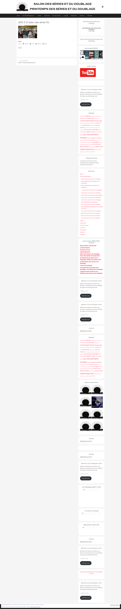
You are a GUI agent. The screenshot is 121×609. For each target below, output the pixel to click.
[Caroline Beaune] (85, 415)
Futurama (86, 125)
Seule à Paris (99, 146)
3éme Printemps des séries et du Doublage (91, 195)
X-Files (93, 151)
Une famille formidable (88, 151)
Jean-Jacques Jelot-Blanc (91, 129)
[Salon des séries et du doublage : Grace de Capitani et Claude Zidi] (97, 427)
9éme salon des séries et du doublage (90, 213)
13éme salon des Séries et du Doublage (91, 197)
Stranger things (96, 149)
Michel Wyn (101, 142)
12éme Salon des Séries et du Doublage (91, 199)
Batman (88, 116)
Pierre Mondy (97, 144)
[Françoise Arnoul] (97, 415)
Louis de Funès (88, 142)
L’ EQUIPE (65, 15)
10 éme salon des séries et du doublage (91, 211)
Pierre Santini (84, 146)
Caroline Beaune (85, 247)
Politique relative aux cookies (35, 606)
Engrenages (98, 121)
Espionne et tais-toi (83, 123)
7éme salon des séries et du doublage (90, 218)
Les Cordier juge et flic (92, 140)
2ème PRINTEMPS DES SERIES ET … (89, 202)
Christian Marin (83, 118)
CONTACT (82, 15)
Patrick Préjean (91, 144)
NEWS (18, 15)
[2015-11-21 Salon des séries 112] (27, 37)
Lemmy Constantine (86, 265)
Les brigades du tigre (89, 131)
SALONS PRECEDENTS (28, 15)
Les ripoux (99, 140)
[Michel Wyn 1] (97, 390)
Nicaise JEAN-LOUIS (85, 144)
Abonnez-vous (86, 104)
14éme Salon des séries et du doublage (91, 193)
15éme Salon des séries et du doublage (92, 190)
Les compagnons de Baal (94, 138)
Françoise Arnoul (92, 123)
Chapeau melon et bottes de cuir (96, 116)
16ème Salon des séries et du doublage (91, 179)
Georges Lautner (92, 125)
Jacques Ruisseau (92, 127)
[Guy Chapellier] (85, 390)
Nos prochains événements (88, 245)
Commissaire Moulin (87, 121)
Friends (81, 125)
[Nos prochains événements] (97, 402)
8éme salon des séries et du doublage (90, 215)
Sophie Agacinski (86, 149)
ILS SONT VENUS (56, 15)
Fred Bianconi (98, 123)
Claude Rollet (97, 118)
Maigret (97, 142)
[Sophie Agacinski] (85, 427)
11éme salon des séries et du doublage (90, 204)
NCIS (81, 144)
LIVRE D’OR (47, 15)
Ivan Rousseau (87, 127)
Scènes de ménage (92, 146)
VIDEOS (39, 15)
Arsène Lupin (83, 116)
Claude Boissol (91, 118)
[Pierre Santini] (85, 402)
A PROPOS (89, 15)
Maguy (92, 142)
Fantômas (87, 123)
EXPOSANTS (74, 15)
